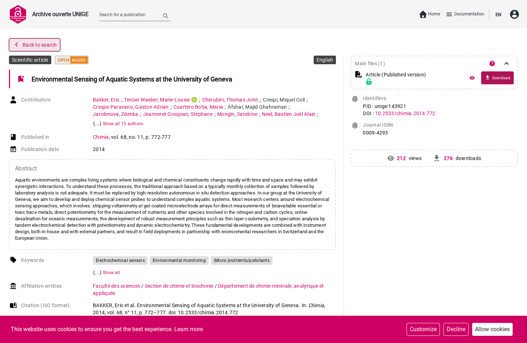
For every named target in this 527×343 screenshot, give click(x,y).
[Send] (165, 15)
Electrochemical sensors (120, 260)
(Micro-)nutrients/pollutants (242, 260)
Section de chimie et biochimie (180, 286)
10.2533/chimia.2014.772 (405, 113)
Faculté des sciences (117, 286)
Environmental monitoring (179, 260)
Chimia (101, 137)
